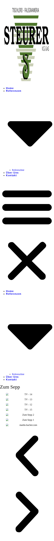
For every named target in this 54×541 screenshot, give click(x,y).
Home (10, 88)
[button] (27, 234)
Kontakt (11, 175)
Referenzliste (18, 170)
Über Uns (12, 172)
